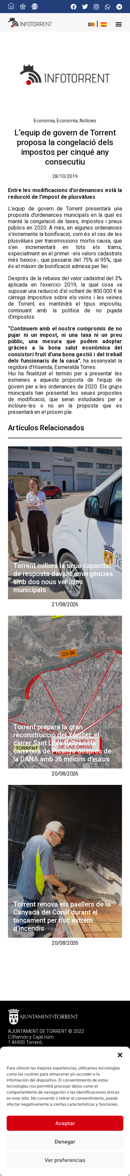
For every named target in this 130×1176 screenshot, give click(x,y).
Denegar (65, 1141)
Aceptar (65, 1123)
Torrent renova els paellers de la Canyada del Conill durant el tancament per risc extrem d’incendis (62, 916)
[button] (120, 1055)
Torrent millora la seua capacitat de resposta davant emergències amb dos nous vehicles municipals (63, 578)
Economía (67, 120)
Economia (44, 120)
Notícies (88, 120)
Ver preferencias (65, 1160)
